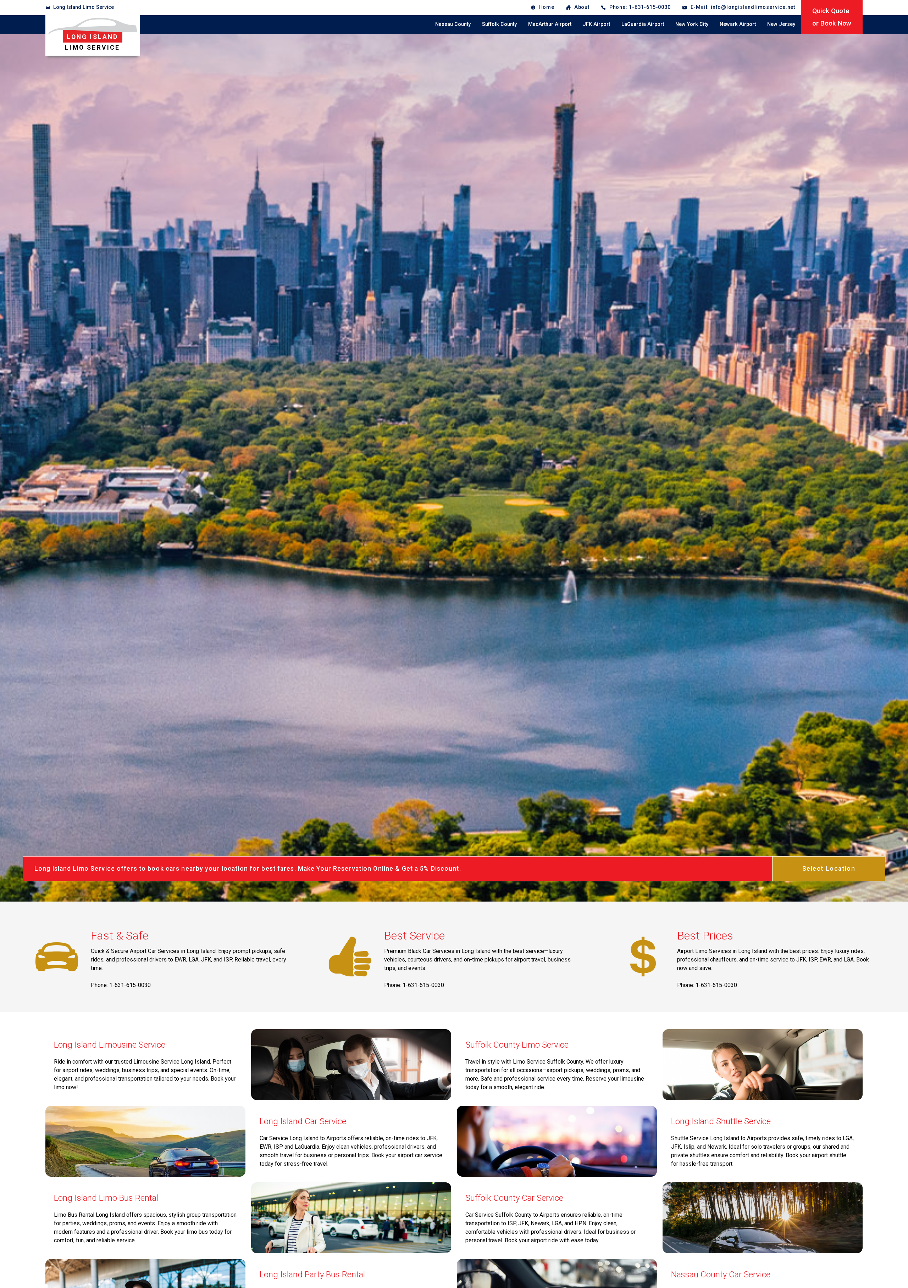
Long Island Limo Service (83, 7)
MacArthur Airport (549, 24)
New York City (691, 24)
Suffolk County (499, 24)
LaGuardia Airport (642, 24)
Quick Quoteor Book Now (831, 17)
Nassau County (453, 24)
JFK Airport (596, 24)
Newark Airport (738, 24)
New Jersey (781, 24)
